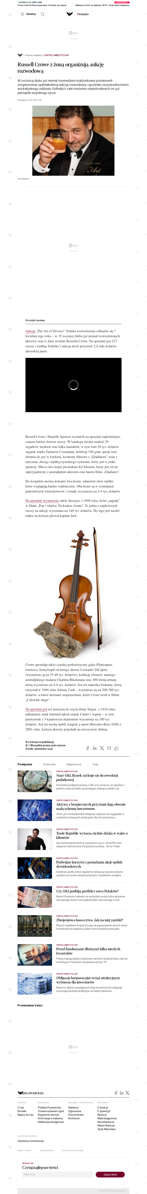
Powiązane (25, 764)
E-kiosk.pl (103, 1107)
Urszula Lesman (35, 320)
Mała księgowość (107, 1118)
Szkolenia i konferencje (31, 1141)
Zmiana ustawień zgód (51, 1111)
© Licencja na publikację (39, 742)
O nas (21, 1107)
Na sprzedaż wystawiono (42, 500)
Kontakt (22, 1111)
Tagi (95, 764)
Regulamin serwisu (48, 1114)
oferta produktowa (73, 1150)
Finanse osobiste (33, 55)
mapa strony (25, 1150)
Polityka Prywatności (49, 1107)
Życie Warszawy (107, 1129)
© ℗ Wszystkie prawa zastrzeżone (45, 745)
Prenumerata (76, 1114)
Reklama (73, 1107)
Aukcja (30, 331)
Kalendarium (47, 1150)
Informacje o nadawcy (50, 1118)
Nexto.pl (102, 1114)
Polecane (49, 764)
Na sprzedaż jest (36, 709)
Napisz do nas (25, 1114)
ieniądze (83, 14)
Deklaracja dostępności (51, 1122)
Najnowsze (74, 764)
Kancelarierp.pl (106, 1122)
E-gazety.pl (104, 1111)
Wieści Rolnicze (106, 1125)
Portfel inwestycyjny (56, 55)
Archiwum (74, 1118)
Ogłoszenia (74, 1111)
